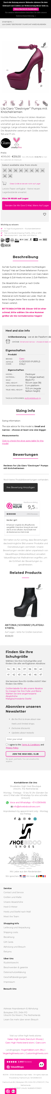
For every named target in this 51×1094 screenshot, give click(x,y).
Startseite (7, 22)
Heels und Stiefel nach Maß (17, 911)
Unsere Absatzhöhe (13, 902)
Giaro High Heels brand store (19, 1042)
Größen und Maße (13, 897)
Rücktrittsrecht (11, 962)
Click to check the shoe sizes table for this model (22, 442)
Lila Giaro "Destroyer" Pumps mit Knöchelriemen (24, 24)
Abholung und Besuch (15, 947)
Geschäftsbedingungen (15, 977)
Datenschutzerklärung (15, 972)
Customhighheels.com (37, 1053)
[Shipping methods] (10, 240)
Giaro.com (41, 1042)
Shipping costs (11, 932)
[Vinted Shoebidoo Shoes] (35, 819)
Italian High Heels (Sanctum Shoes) (24, 1039)
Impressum (9, 982)
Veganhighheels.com (13, 1053)
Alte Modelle (33, 398)
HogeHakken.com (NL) (32, 1050)
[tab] (25, 258)
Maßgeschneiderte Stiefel (18, 698)
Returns (7, 951)
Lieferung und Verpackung (17, 927)
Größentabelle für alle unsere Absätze (24, 688)
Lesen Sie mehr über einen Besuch (21, 1019)
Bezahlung (9, 937)
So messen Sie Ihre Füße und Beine (23, 691)
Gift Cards (8, 942)
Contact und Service (14, 892)
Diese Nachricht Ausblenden (25, 9)
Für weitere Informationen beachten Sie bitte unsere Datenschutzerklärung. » (26, 14)
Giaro (21, 358)
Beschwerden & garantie (16, 967)
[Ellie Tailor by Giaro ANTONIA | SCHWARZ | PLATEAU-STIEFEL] (25, 601)
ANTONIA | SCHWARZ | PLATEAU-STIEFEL (24, 626)
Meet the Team (11, 916)
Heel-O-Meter (10, 907)
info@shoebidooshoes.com (26, 806)
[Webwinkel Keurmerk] (6, 245)
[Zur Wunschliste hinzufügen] (44, 215)
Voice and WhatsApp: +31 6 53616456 (27, 802)
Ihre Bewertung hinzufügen (21, 487)
